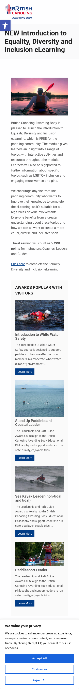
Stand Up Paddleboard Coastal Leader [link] (33, 423)
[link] (5, 25)
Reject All (39, 680)
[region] (39, 654)
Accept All (39, 658)
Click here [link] (18, 264)
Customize (39, 669)
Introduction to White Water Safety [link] (37, 336)
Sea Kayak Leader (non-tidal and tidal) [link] (38, 498)
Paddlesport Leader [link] (31, 570)
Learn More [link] (25, 371)
